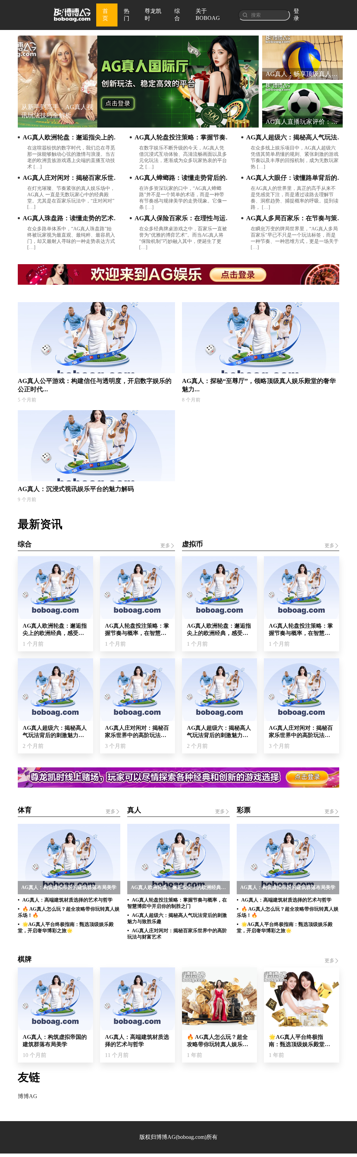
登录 (296, 14)
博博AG (27, 1096)
